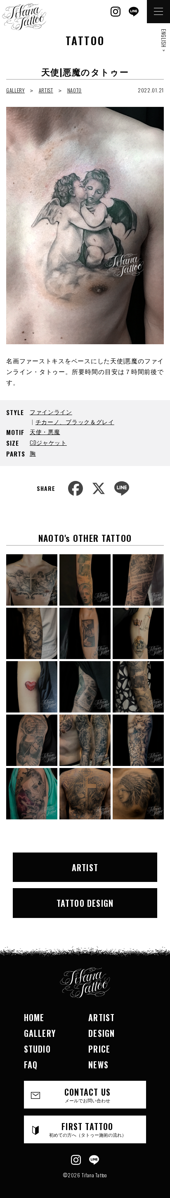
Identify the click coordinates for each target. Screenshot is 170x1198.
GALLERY (15, 90)
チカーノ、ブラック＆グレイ (74, 421)
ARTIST (46, 90)
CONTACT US (87, 1095)
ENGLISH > (164, 40)
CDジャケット (48, 442)
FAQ (31, 1064)
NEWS (98, 1064)
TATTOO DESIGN (85, 903)
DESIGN (101, 1033)
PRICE (99, 1049)
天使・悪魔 (45, 431)
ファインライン (51, 411)
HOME (34, 1017)
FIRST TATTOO (87, 1129)
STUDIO (37, 1049)
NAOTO (74, 90)
